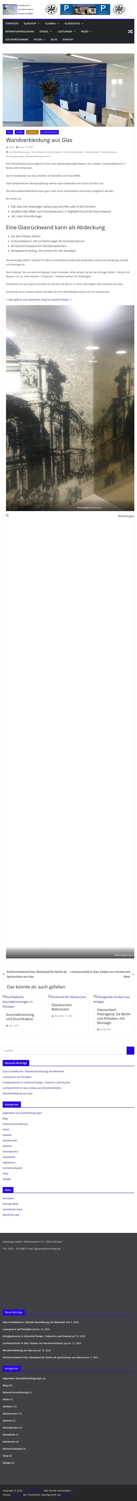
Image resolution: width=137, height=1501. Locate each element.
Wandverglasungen (15, 156)
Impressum (9, 1162)
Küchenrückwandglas (74, 152)
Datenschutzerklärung (15, 1123)
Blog (54, 39)
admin (12, 147)
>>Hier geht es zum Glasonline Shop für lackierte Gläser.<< (39, 299)
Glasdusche (72, 23)
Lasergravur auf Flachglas (17, 1076)
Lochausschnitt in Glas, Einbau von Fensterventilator (100, 974)
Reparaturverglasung (19, 31)
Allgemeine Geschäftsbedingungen (22, 1112)
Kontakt (68, 39)
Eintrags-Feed (10, 1203)
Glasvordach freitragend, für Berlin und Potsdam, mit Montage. (113, 1016)
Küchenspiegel (92, 152)
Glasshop (30, 23)
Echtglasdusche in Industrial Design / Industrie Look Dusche (36, 1082)
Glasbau (50, 23)
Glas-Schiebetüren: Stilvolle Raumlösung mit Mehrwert (33, 1071)
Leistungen (65, 31)
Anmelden (8, 1198)
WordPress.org (11, 1214)
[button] (38, 23)
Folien (38, 39)
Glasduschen (10, 1140)
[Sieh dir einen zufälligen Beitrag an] (130, 32)
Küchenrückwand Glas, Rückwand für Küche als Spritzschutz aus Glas (37, 974)
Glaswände (32, 132)
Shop (5, 1173)
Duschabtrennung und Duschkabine (20, 1016)
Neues (85, 31)
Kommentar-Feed (12, 1209)
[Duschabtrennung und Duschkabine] (23, 997)
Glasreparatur (10, 1151)
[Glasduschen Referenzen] (67, 997)
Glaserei (7, 1146)
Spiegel (44, 31)
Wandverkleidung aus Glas (38, 156)
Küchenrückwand (16, 39)
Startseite (11, 23)
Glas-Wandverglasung (19, 152)
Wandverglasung (108, 152)
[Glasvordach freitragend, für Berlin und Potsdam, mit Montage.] (114, 997)
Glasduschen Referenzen (62, 1007)
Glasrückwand (37, 152)
